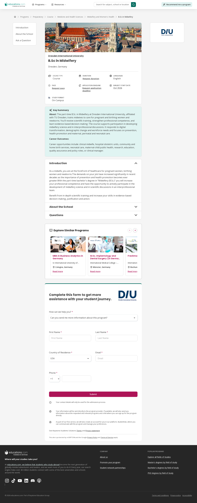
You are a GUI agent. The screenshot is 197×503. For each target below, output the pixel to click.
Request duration (91, 78)
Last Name (101, 332)
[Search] (133, 4)
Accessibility (187, 495)
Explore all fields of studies (159, 457)
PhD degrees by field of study (160, 473)
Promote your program (110, 462)
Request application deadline (91, 89)
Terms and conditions (160, 495)
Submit (93, 394)
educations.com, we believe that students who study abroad (33, 464)
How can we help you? (61, 311)
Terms (79, 430)
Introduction (22, 27)
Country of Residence (60, 352)
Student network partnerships (113, 467)
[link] (125, 17)
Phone (53, 372)
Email (99, 352)
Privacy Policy (92, 437)
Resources (59, 4)
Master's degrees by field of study (162, 462)
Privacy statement (93, 430)
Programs (39, 4)
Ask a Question (23, 40)
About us (104, 457)
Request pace (58, 88)
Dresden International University (66, 55)
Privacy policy (175, 495)
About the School (24, 34)
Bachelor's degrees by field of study (163, 467)
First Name (55, 332)
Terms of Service (107, 437)
